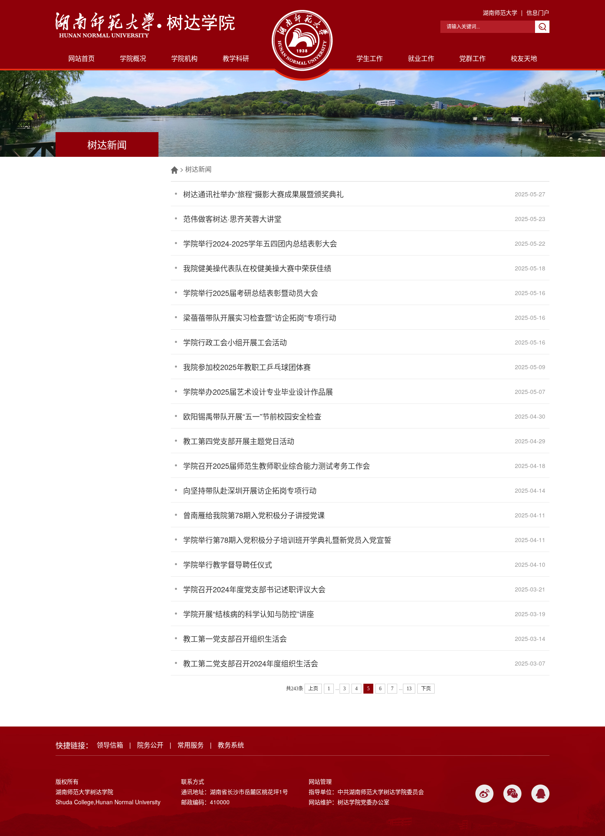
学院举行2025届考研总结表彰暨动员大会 (250, 292)
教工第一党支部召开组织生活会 (235, 638)
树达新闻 (198, 169)
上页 (313, 689)
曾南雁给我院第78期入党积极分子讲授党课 (254, 515)
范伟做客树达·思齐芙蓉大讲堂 (232, 218)
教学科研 (236, 58)
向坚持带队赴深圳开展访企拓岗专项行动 (249, 490)
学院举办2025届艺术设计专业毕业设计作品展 (258, 391)
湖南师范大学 (500, 12)
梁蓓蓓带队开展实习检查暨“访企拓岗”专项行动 (259, 317)
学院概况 (133, 58)
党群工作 (472, 58)
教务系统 (231, 745)
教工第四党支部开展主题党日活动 (238, 440)
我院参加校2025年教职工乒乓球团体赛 (247, 366)
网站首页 (81, 58)
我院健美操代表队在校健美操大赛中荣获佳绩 (257, 268)
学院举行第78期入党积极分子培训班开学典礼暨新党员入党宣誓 (287, 539)
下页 (426, 689)
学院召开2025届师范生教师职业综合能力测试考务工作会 (276, 465)
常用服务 (190, 745)
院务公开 (150, 745)
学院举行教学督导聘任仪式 (227, 564)
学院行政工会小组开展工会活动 (235, 342)
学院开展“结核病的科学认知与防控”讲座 (248, 613)
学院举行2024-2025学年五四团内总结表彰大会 (260, 243)
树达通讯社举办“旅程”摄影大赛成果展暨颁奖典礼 (263, 194)
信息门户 (537, 12)
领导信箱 (110, 745)
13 (409, 689)
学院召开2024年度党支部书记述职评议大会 (254, 589)
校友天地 (524, 58)
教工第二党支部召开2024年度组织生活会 (250, 663)
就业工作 (421, 58)
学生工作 (369, 58)
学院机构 (184, 58)
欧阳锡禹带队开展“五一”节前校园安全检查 (252, 416)
